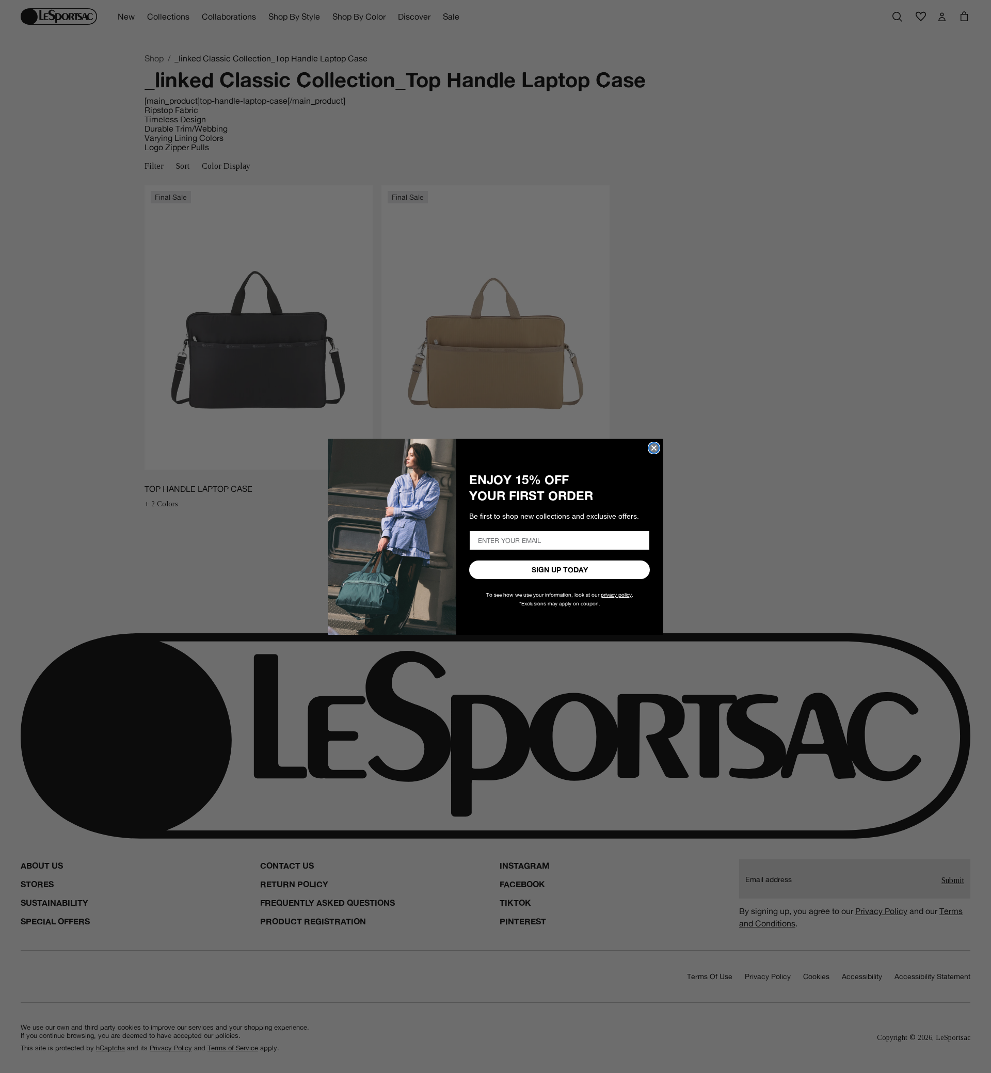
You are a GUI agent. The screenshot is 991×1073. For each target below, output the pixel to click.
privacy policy (616, 594)
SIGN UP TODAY (560, 569)
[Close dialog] (654, 448)
